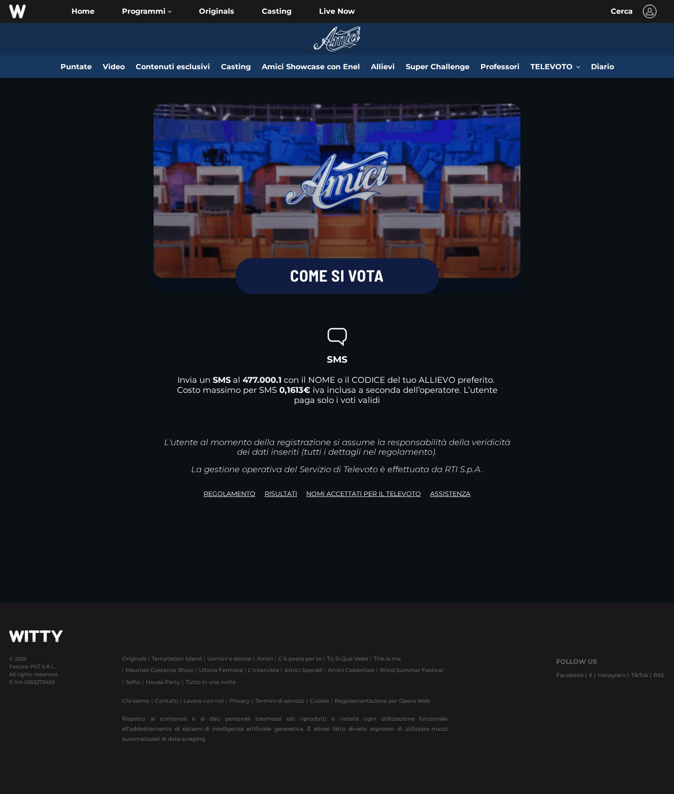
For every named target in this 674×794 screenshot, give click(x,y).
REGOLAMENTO (229, 494)
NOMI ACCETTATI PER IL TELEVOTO (363, 494)
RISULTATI (281, 494)
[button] (146, 11)
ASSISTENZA (450, 494)
